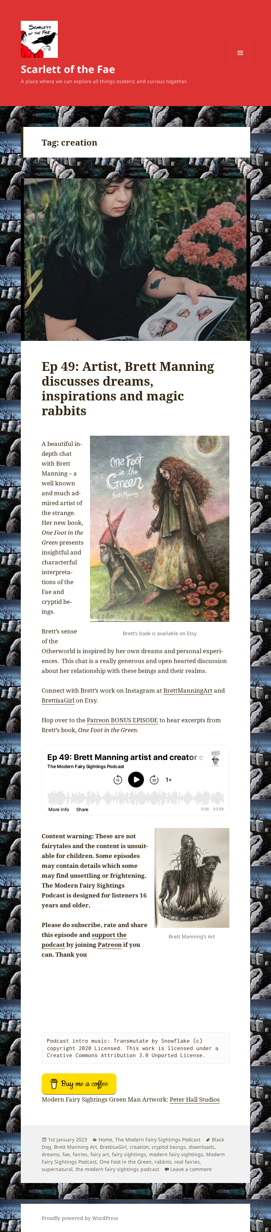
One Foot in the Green (126, 1161)
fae (66, 1154)
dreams (51, 1154)
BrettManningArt (187, 690)
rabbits (163, 1161)
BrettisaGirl (58, 700)
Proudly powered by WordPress (80, 1218)
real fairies (187, 1161)
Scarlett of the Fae (68, 69)
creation (139, 1147)
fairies (80, 1154)
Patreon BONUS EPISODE (122, 720)
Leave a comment (191, 1169)
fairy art (99, 1154)
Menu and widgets (240, 62)
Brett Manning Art (75, 1147)
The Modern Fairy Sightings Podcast (157, 1139)
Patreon (110, 944)
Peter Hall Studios (195, 1099)
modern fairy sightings (176, 1154)
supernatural (57, 1169)
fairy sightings (129, 1154)
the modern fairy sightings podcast (117, 1169)
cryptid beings (169, 1147)
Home (105, 1139)
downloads (202, 1147)
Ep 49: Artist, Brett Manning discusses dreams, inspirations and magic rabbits (128, 388)
